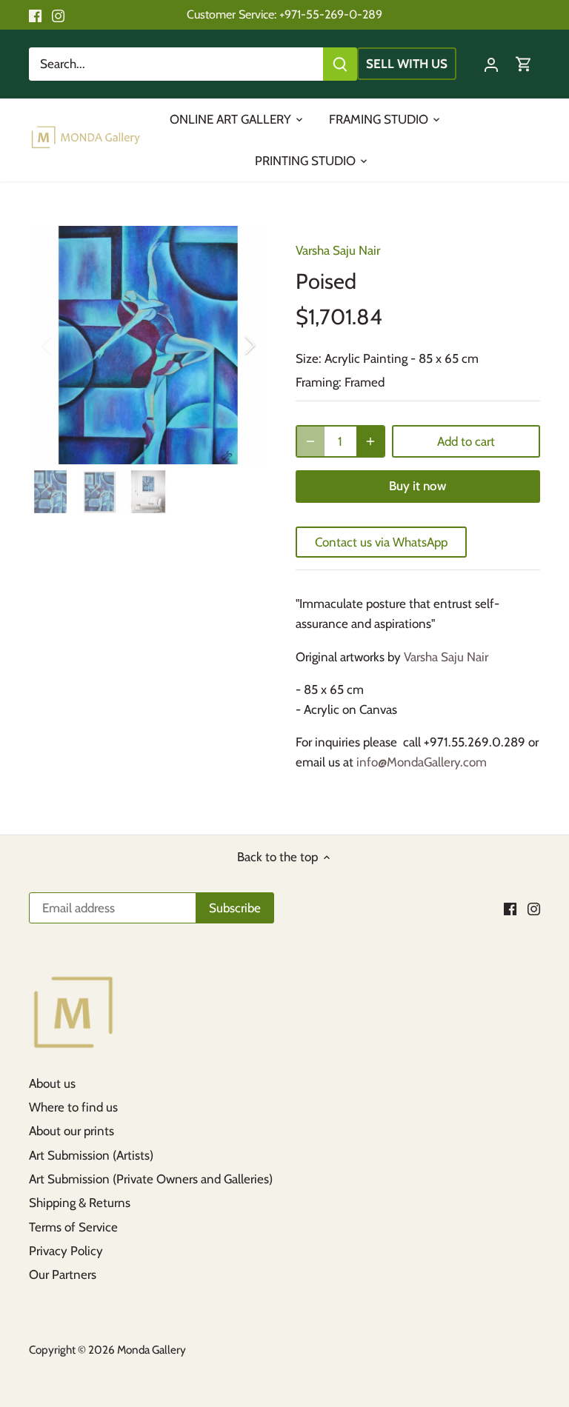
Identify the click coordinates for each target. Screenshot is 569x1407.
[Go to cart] (524, 64)
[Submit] (340, 64)
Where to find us (73, 1107)
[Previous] (66, 345)
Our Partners (62, 1274)
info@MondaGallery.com (421, 762)
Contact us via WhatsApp (381, 542)
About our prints (71, 1130)
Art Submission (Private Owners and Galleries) (151, 1179)
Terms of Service (73, 1227)
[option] (148, 345)
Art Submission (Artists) (91, 1155)
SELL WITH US (406, 63)
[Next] (230, 345)
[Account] (491, 64)
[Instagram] (58, 15)
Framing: (319, 382)
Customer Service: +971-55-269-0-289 (284, 14)
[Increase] (370, 441)
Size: (309, 358)
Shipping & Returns (79, 1202)
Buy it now (417, 485)
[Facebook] (35, 15)
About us (52, 1083)
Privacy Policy (66, 1250)
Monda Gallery (151, 1350)
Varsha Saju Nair (338, 250)
